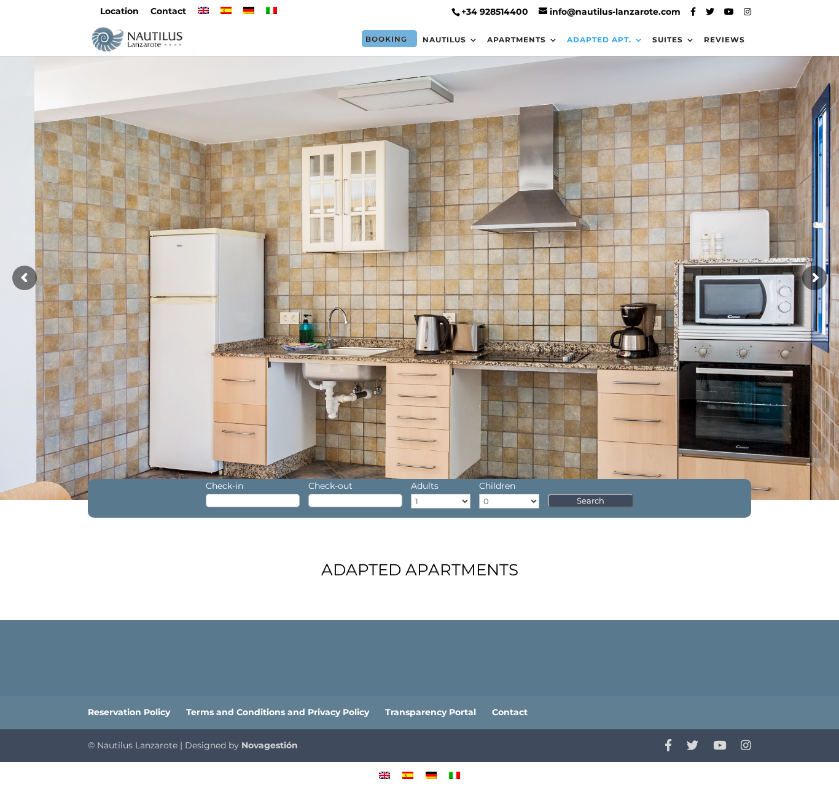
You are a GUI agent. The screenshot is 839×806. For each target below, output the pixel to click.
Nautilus (444, 40)
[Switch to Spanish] (226, 14)
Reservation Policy (129, 712)
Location (119, 12)
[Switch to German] (248, 14)
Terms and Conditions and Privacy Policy (277, 712)
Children (497, 485)
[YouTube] (729, 11)
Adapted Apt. (599, 40)
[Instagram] (747, 11)
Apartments (516, 40)
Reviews (724, 40)
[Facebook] (693, 11)
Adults (425, 485)
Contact (168, 12)
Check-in (224, 485)
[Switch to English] (384, 774)
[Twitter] (710, 11)
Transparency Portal (430, 712)
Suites (667, 40)
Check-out (330, 485)
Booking (386, 39)
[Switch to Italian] (271, 14)
